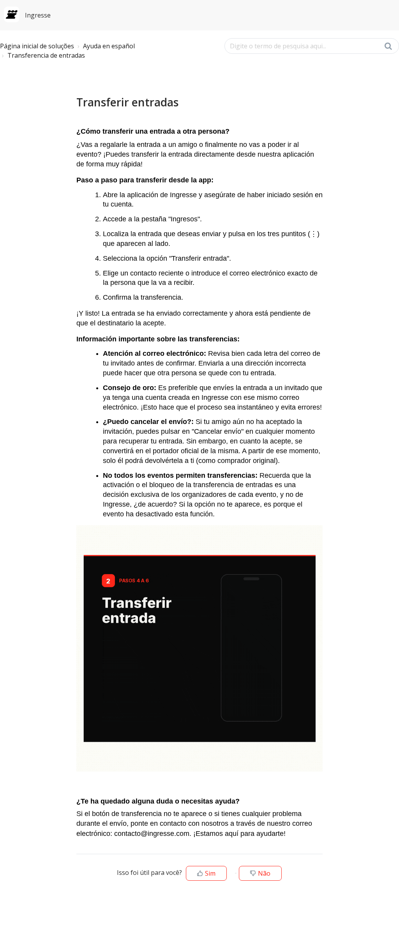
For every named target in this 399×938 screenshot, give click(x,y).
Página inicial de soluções (37, 46)
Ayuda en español (109, 46)
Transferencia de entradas (46, 55)
